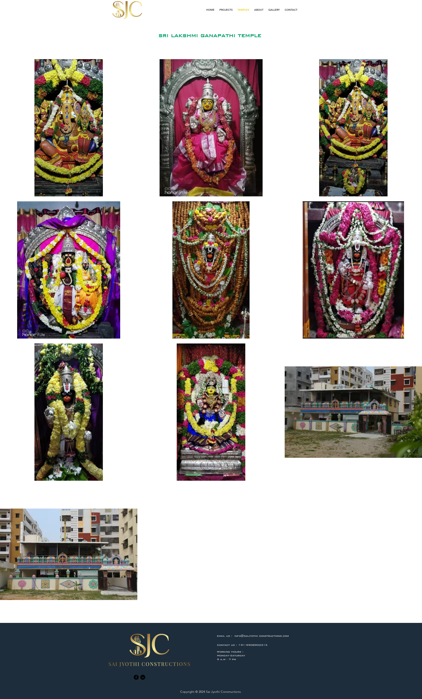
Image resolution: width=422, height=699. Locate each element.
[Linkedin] (142, 677)
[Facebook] (136, 677)
